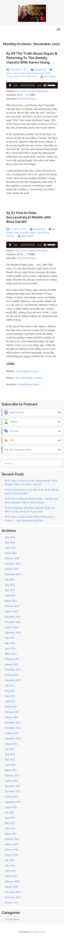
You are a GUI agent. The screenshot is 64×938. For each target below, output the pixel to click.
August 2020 (11, 854)
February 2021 (12, 839)
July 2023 (9, 685)
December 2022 (13, 722)
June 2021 (10, 817)
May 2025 (10, 590)
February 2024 (12, 658)
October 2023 (11, 674)
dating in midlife (21, 232)
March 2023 (11, 706)
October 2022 (11, 733)
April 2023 (10, 701)
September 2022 (13, 738)
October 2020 (11, 849)
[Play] (10, 85)
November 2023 (13, 669)
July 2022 (9, 748)
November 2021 (13, 791)
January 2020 (11, 886)
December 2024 (13, 616)
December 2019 (13, 891)
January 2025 (11, 611)
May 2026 (10, 542)
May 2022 (10, 759)
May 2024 (10, 643)
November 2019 (13, 897)
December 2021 (13, 786)
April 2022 (10, 764)
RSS (27, 98)
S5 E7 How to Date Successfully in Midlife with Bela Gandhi (28, 217)
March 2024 (11, 653)
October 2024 (11, 627)
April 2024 (10, 648)
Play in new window (25, 91)
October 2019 (11, 902)
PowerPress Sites (37, 931)
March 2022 (11, 770)
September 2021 (13, 801)
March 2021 (11, 833)
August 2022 (11, 743)
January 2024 (11, 664)
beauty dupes (26, 72)
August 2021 (11, 807)
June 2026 (10, 537)
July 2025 (9, 579)
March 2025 (11, 600)
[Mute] (45, 85)
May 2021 (10, 823)
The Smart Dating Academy (29, 377)
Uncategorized (40, 69)
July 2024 (9, 637)
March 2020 (11, 876)
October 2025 (11, 568)
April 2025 (10, 595)
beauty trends (38, 72)
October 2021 (11, 796)
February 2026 (12, 558)
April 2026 (10, 547)
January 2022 (11, 780)
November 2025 (13, 563)
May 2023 (10, 696)
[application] (32, 85)
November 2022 (13, 727)
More (33, 98)
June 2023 (10, 690)
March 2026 (11, 553)
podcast (16, 76)
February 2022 (12, 775)
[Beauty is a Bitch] (32, 12)
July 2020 (9, 860)
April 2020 (10, 870)
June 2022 (10, 754)
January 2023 (11, 717)
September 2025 (13, 574)
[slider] (52, 85)
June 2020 (10, 865)
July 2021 (9, 812)
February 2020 (12, 881)
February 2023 (12, 711)
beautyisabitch (49, 76)
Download (42, 91)
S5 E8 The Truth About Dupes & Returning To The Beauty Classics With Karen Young (31, 57)
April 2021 (10, 828)
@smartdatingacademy (28, 384)
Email (20, 98)
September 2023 (13, 680)
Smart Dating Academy (27, 371)
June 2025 (10, 584)
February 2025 (12, 606)
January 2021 (11, 844)
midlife (33, 232)
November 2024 (13, 621)
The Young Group (29, 76)
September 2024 (13, 632)
